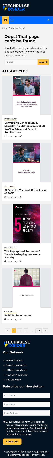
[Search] (48, 20)
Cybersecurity (10, 119)
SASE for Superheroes (17, 315)
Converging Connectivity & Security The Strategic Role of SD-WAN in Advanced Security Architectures (25, 127)
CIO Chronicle (13, 379)
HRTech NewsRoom (16, 370)
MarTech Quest (14, 360)
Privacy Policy (38, 454)
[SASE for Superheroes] (26, 288)
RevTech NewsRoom (17, 374)
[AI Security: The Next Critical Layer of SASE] (26, 162)
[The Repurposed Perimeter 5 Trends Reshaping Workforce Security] (26, 223)
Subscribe (12, 441)
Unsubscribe (22, 454)
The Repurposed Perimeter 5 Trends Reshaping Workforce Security (22, 254)
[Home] (5, 20)
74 (38, 330)
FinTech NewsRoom (16, 365)
